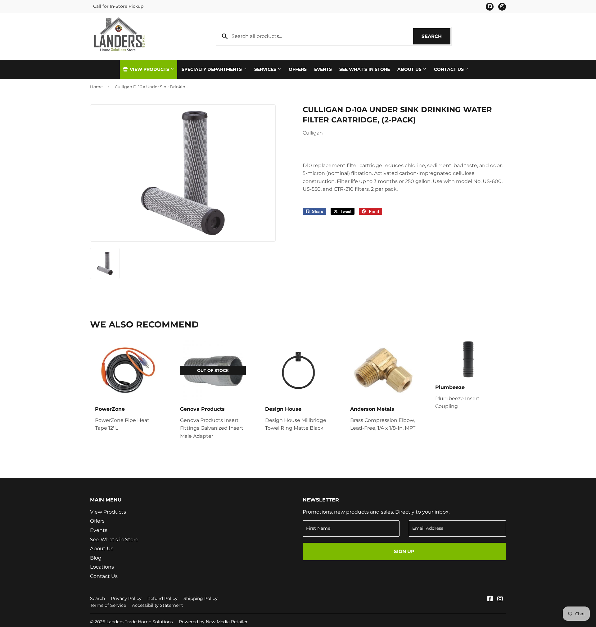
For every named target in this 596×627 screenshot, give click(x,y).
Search (436, 36)
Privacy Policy (126, 598)
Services (266, 69)
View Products (149, 69)
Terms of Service (108, 605)
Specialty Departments (212, 69)
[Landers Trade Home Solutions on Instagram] (500, 599)
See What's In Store (364, 69)
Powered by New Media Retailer (213, 621)
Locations (102, 567)
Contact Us (449, 69)
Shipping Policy (200, 598)
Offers (298, 69)
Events (323, 69)
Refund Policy (162, 598)
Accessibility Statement (157, 605)
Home (96, 86)
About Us (410, 69)
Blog (96, 558)
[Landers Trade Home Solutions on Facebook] (490, 599)
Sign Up (404, 551)
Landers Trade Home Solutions (139, 621)
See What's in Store (114, 539)
